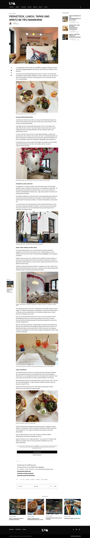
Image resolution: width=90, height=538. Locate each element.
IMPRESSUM (11, 529)
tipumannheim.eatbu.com (24, 471)
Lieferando (45, 253)
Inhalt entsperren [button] (37, 452)
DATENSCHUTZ (18, 529)
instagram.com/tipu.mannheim (25, 473)
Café (24, 479)
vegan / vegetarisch (44, 479)
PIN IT (38, 97)
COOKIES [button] (24, 529)
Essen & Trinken (12, 13)
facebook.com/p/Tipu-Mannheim (26, 475)
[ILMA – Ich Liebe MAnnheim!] (12, 3)
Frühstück (27, 479)
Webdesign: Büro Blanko (76, 536)
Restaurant (38, 479)
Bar (21, 479)
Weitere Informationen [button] (37, 454)
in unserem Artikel (25, 69)
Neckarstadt (32, 479)
